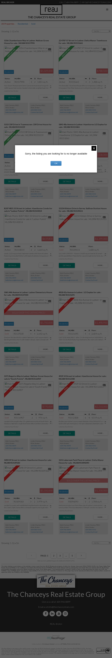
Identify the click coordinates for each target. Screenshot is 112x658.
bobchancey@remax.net (14, 112)
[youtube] (59, 613)
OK (56, 163)
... (66, 555)
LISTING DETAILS (12, 97)
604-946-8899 (10, 110)
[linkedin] (52, 613)
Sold (33, 23)
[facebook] (46, 613)
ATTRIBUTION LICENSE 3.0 (70, 644)
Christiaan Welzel (48, 644)
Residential (23, 23)
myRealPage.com (56, 638)
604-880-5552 (36, 110)
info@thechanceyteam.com (61, 607)
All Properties (7, 23)
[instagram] (66, 613)
